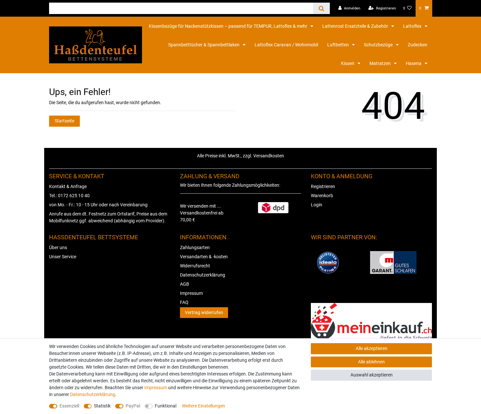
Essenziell (69, 405)
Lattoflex (412, 26)
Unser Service (62, 256)
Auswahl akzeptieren (371, 374)
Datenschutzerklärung (202, 275)
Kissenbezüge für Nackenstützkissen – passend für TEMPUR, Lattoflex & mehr (228, 26)
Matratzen (380, 63)
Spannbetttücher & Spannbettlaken (204, 44)
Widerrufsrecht (195, 265)
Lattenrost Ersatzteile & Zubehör (355, 26)
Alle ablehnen (371, 361)
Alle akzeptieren (371, 348)
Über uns (58, 247)
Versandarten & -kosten (204, 256)
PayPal (133, 405)
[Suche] (321, 8)
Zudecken (417, 44)
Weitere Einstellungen (203, 405)
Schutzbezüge (379, 44)
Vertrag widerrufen (204, 312)
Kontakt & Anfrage (68, 186)
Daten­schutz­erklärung (92, 394)
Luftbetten (338, 44)
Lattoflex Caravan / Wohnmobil (286, 44)
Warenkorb (322, 195)
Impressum (191, 293)
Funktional (165, 405)
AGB (184, 284)
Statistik (102, 405)
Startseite (64, 120)
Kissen (348, 63)
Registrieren (323, 186)
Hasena (414, 63)
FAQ (184, 302)
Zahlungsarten (195, 247)
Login (316, 204)
